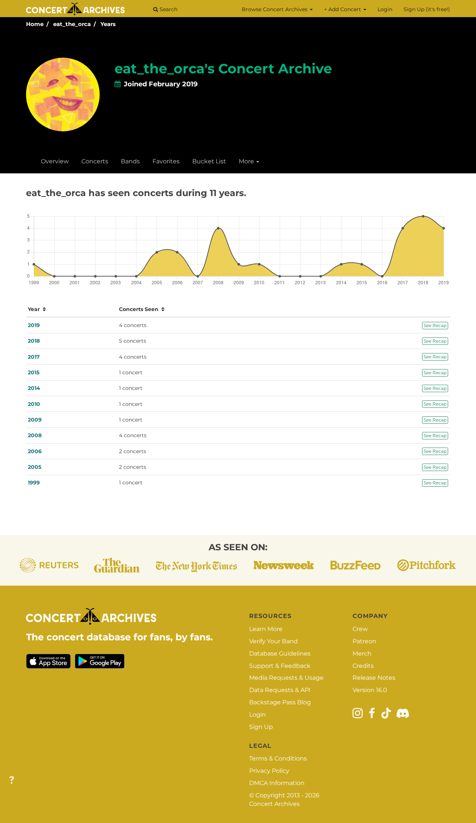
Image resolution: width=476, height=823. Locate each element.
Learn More (266, 629)
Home (35, 24)
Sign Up (261, 726)
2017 (34, 356)
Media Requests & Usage (286, 677)
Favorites (166, 161)
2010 (34, 404)
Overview (55, 161)
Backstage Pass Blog (280, 702)
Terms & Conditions (278, 758)
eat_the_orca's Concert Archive (223, 68)
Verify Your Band (273, 641)
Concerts (94, 161)
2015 (33, 372)
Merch (362, 653)
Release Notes (374, 677)
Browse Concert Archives (275, 9)
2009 (35, 419)
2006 (35, 451)
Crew (360, 629)
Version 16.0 (370, 690)
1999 (34, 482)
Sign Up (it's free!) (426, 9)
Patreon (364, 641)
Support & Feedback (280, 665)
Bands (130, 161)
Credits (363, 665)
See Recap (435, 325)
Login (384, 9)
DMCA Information (277, 783)
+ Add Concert (343, 9)
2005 (34, 467)
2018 (34, 340)
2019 (34, 325)
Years (108, 24)
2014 (34, 388)
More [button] (247, 161)
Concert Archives (274, 803)
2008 (35, 435)
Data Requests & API (280, 690)
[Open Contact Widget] (11, 780)
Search (167, 9)
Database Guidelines (280, 653)
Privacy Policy (269, 770)
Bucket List (209, 161)
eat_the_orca (72, 24)
